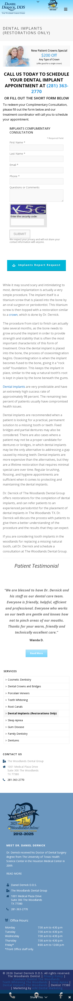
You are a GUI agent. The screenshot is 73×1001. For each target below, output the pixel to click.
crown (13, 315)
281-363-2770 (15, 779)
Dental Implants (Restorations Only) (32, 713)
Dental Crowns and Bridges (24, 686)
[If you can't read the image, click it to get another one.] (28, 209)
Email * (14, 165)
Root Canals (15, 706)
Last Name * (17, 153)
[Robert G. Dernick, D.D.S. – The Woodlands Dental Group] (14, 8)
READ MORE (14, 873)
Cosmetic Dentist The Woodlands (36, 979)
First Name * (17, 142)
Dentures (13, 740)
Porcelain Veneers (19, 693)
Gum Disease (16, 727)
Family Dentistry (18, 733)
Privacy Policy (53, 976)
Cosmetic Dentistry (19, 679)
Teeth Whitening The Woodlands (25, 982)
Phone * (15, 176)
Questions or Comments (24, 187)
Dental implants (14, 387)
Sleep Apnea (15, 720)
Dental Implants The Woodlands (25, 985)
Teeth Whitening (18, 700)
